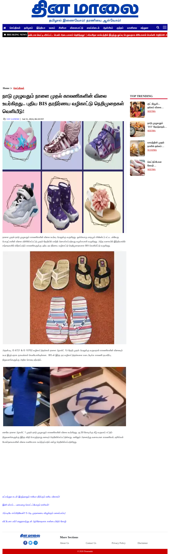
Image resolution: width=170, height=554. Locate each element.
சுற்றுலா (144, 27)
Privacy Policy (119, 543)
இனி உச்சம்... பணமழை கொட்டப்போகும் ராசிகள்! (25, 504)
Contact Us (91, 543)
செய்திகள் (15, 27)
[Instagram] (36, 542)
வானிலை (132, 27)
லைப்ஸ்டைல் (93, 27)
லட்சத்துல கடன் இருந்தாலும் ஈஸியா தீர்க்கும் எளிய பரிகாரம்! (31, 496)
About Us (64, 543)
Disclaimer (143, 543)
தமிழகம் (28, 27)
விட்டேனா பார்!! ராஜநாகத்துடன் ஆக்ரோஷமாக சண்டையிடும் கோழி (34, 521)
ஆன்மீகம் (108, 27)
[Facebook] (25, 542)
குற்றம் (120, 27)
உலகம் (52, 27)
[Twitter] (30, 542)
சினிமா (62, 27)
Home (6, 88)
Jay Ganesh (13, 119)
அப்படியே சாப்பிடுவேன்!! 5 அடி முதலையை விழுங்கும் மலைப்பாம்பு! (34, 513)
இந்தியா (41, 27)
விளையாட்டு (76, 27)
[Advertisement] (84, 61)
